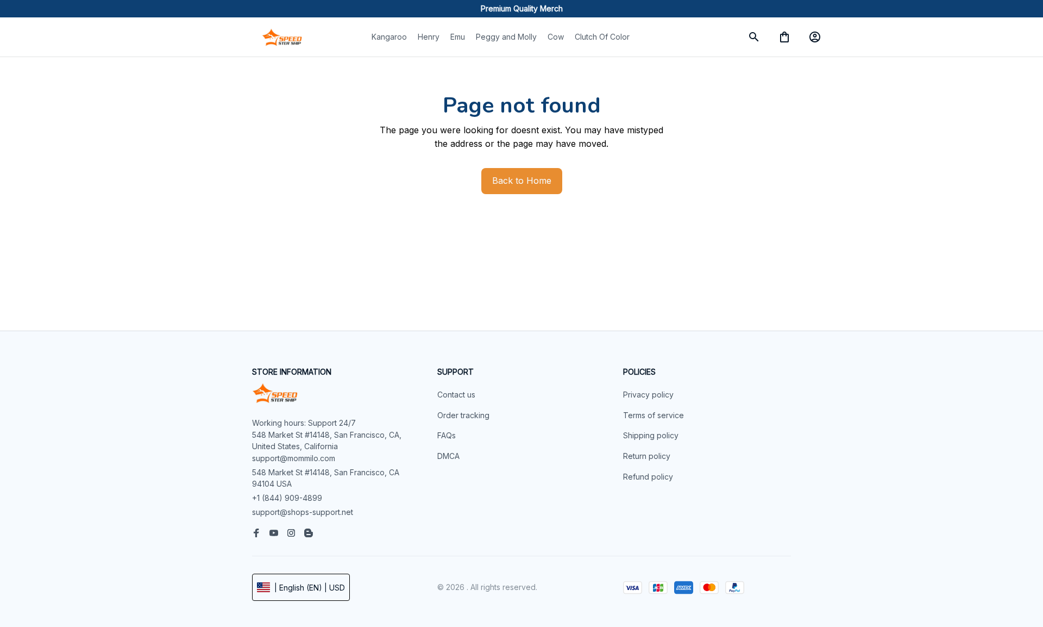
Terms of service (653, 415)
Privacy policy (648, 394)
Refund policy (648, 476)
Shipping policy (650, 435)
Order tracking (463, 415)
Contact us (456, 394)
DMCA (448, 456)
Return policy (646, 456)
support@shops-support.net (302, 512)
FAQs (446, 435)
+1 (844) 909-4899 (287, 497)
